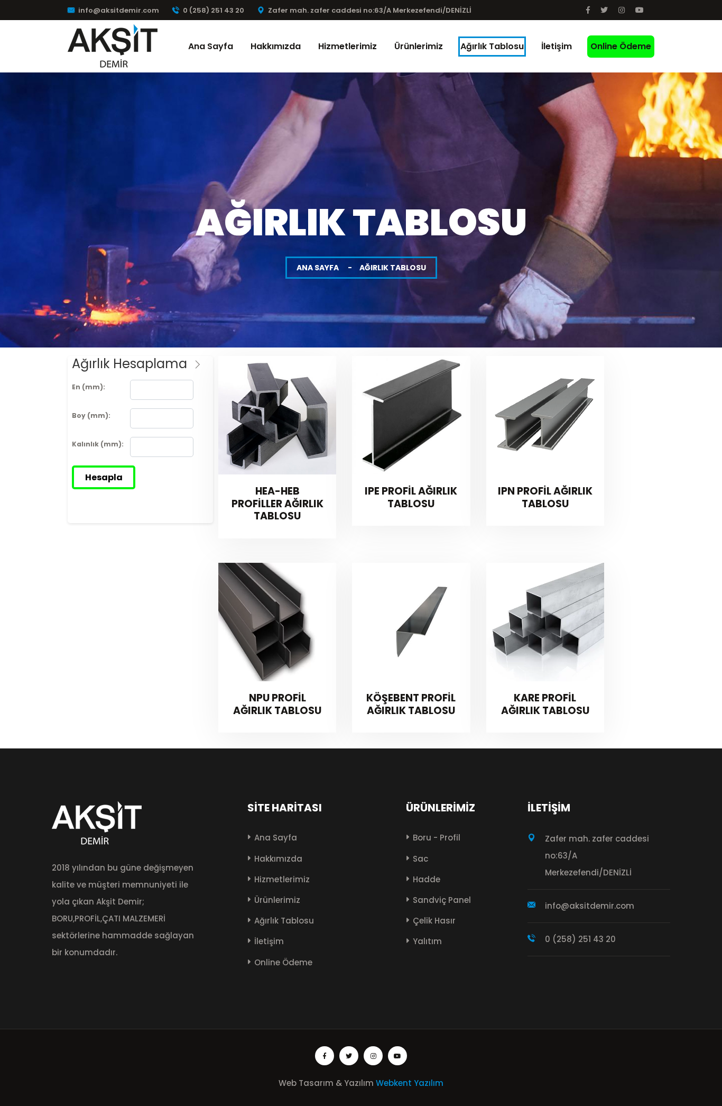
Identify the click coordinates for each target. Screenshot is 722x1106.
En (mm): (88, 386)
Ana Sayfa (210, 46)
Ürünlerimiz (418, 46)
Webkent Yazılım (409, 1083)
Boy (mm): (91, 415)
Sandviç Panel (442, 900)
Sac (420, 858)
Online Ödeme (620, 46)
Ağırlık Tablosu (492, 46)
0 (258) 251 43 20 (213, 10)
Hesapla (104, 477)
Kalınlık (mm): (98, 444)
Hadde (426, 879)
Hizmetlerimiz (347, 46)
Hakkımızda (276, 46)
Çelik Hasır (434, 920)
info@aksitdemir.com (118, 10)
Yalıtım (427, 941)
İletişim (556, 46)
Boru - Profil (436, 837)
